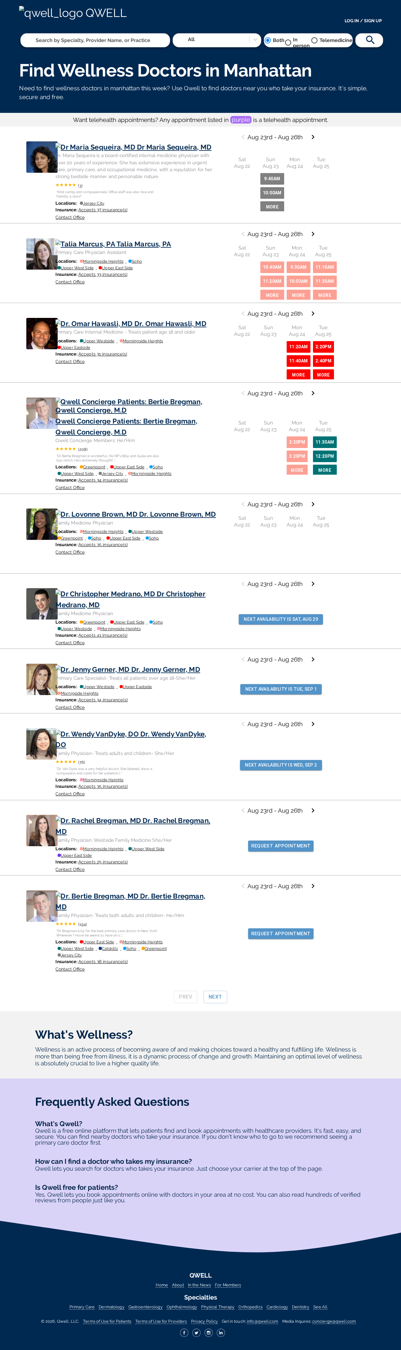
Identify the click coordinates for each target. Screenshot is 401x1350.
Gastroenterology (145, 1307)
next (215, 997)
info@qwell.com (262, 1321)
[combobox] (36, 40)
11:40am (298, 360)
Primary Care (82, 1307)
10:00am (272, 192)
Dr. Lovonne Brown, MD (177, 514)
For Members (228, 1285)
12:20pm (324, 456)
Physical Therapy (217, 1307)
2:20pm (323, 346)
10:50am (298, 281)
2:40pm (323, 360)
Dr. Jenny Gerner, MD (165, 669)
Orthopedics (250, 1307)
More (272, 206)
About (178, 1285)
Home (162, 1285)
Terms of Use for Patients (107, 1321)
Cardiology (277, 1307)
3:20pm (297, 456)
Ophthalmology (182, 1307)
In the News (199, 1285)
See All (320, 1307)
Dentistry (300, 1307)
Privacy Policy (204, 1321)
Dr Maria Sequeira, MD (174, 147)
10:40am (272, 267)
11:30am (324, 281)
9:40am (272, 178)
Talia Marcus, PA (144, 244)
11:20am (272, 281)
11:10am (324, 267)
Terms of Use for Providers (161, 1321)
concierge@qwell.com (334, 1321)
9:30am (298, 267)
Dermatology (111, 1307)
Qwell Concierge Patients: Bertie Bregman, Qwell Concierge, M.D (126, 426)
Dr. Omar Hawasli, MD (170, 323)
